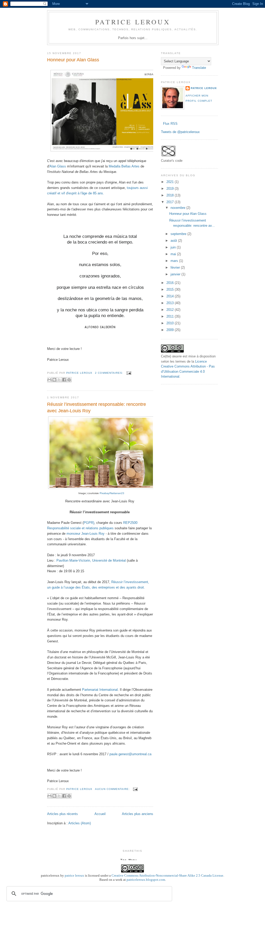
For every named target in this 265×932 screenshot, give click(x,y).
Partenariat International (100, 690)
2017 (170, 202)
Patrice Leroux (132, 21)
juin (174, 247)
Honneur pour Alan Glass (73, 59)
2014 (170, 296)
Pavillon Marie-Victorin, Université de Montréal (91, 560)
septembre (179, 234)
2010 (170, 323)
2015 (170, 289)
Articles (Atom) (79, 823)
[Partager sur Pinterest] (69, 379)
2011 (170, 316)
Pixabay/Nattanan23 (112, 493)
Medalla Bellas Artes (124, 166)
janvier (176, 274)
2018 (170, 195)
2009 (170, 330)
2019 (170, 188)
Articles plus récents (62, 814)
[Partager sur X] (59, 379)
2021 (170, 182)
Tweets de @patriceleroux (180, 132)
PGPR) (89, 523)
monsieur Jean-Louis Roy (86, 533)
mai (174, 254)
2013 (170, 303)
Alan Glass (57, 166)
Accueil (100, 814)
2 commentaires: (109, 372)
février (176, 267)
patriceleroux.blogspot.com (146, 880)
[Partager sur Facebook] (64, 379)
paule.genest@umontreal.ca (130, 754)
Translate (199, 68)
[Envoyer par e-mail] (49, 379)
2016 (170, 283)
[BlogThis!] (54, 379)
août (174, 241)
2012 (170, 310)
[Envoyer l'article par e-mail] (128, 372)
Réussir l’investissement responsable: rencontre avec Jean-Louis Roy (96, 407)
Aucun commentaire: (112, 789)
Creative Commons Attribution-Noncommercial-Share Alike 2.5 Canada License (167, 875)
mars (175, 261)
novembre (178, 208)
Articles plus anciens (137, 814)
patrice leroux (74, 875)
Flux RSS (170, 124)
